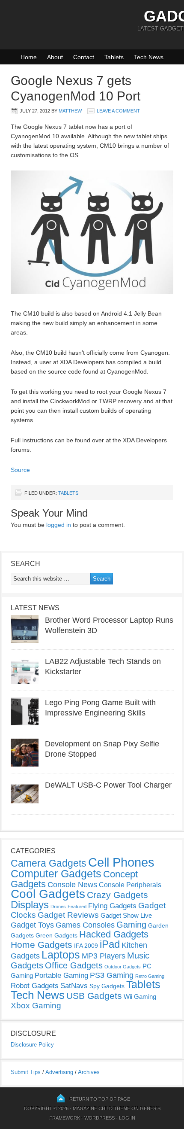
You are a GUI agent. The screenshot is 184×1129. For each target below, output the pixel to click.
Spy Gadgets (107, 986)
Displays (30, 904)
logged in (58, 524)
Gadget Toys (32, 925)
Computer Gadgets (56, 873)
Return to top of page (99, 1099)
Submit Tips (26, 1072)
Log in (127, 1117)
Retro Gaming (149, 976)
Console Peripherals (130, 885)
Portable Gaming (61, 975)
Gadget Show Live (126, 915)
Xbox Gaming (36, 1005)
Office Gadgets (74, 965)
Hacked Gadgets (113, 934)
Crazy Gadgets (117, 895)
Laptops (61, 955)
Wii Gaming (140, 996)
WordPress (99, 1117)
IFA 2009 (86, 945)
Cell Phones (121, 862)
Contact (83, 57)
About (55, 57)
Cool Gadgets (48, 894)
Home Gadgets (41, 944)
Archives (89, 1072)
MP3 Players (103, 956)
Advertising (59, 1072)
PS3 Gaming (112, 975)
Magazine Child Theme (101, 1108)
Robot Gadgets (35, 986)
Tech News (148, 57)
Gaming (131, 924)
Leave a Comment (118, 110)
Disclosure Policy (32, 1044)
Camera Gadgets (48, 863)
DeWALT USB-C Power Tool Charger (108, 785)
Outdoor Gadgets (122, 966)
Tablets (114, 57)
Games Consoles (85, 925)
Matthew (70, 110)
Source (20, 469)
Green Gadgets (56, 935)
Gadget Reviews (68, 914)
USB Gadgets (94, 996)
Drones (58, 906)
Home (29, 57)
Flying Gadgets (112, 905)
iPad (110, 944)
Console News (72, 884)
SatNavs (74, 985)
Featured (77, 906)
